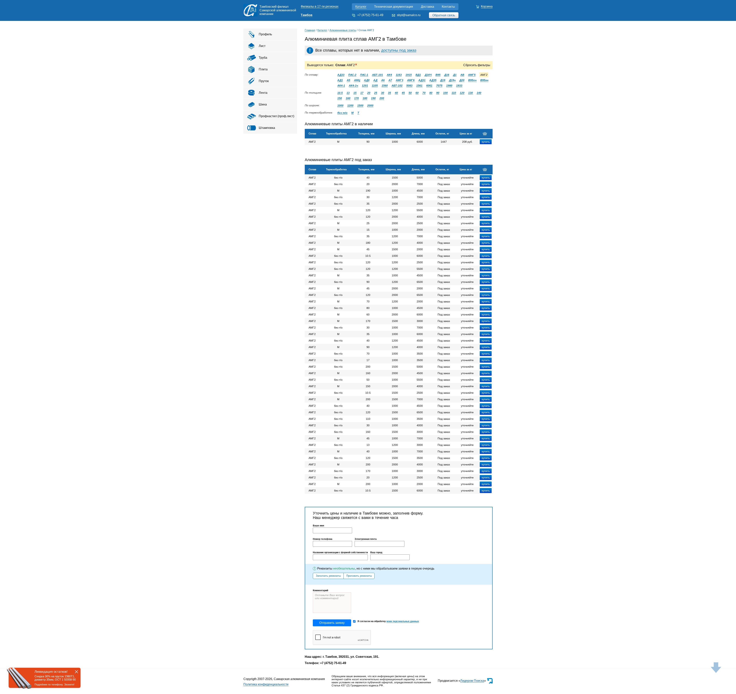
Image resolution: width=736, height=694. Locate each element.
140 (479, 92)
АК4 (389, 74)
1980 (449, 85)
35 (389, 92)
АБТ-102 (397, 85)
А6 (383, 80)
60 (417, 92)
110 (454, 92)
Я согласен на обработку (388, 621)
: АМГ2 (346, 65)
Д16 (446, 74)
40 (396, 92)
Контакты (448, 6)
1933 (459, 85)
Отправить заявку (332, 622)
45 (403, 92)
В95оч (484, 80)
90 (437, 92)
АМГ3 (399, 80)
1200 (350, 105)
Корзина (487, 6)
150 (339, 98)
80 (430, 92)
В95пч (472, 80)
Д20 (461, 80)
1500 (360, 105)
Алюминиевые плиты (342, 30)
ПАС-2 (352, 74)
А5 (348, 80)
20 (368, 92)
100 (445, 92)
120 (462, 92)
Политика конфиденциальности (265, 684)
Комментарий (320, 590)
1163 (399, 74)
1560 (385, 85)
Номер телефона (322, 539)
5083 (409, 85)
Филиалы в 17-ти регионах (319, 6)
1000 (340, 105)
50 (410, 92)
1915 (409, 74)
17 (361, 92)
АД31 (422, 80)
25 (375, 92)
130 (470, 92)
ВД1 (418, 74)
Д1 (455, 74)
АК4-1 (341, 85)
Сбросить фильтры (476, 65)
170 (356, 98)
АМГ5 (472, 74)
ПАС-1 (364, 74)
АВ (462, 74)
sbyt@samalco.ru (409, 15)
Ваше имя (318, 525)
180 (365, 98)
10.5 (340, 92)
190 (373, 98)
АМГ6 (411, 80)
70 (424, 92)
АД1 (340, 80)
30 (382, 92)
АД (375, 80)
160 (348, 98)
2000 (370, 105)
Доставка (427, 6)
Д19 (442, 80)
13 (348, 92)
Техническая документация (393, 6)
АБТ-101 (377, 74)
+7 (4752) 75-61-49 (370, 15)
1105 (375, 85)
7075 (439, 85)
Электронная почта (366, 539)
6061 (429, 85)
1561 (419, 85)
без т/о (342, 112)
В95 (437, 74)
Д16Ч (428, 74)
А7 (390, 80)
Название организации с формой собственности (340, 552)
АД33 (340, 74)
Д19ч (452, 80)
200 (382, 98)
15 (354, 92)
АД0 (367, 80)
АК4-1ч (353, 85)
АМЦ (357, 80)
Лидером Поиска (472, 680)
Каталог (360, 6)
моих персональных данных (402, 621)
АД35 (432, 80)
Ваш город (376, 552)
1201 (365, 85)
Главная (310, 30)
